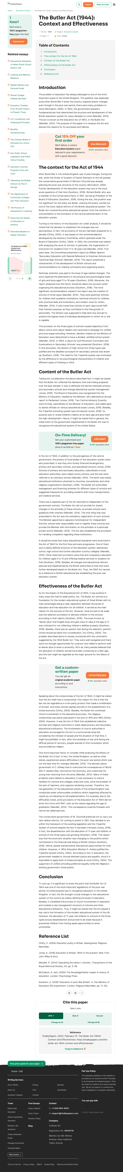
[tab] (51, 1016)
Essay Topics (33, 1113)
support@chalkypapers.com (65, 1113)
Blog (30, 1126)
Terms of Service (14, 1164)
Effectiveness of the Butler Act (59, 65)
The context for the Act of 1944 (60, 56)
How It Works (13, 1085)
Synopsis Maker (14, 1148)
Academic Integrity (15, 1095)
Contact (36, 1095)
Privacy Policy (28, 1164)
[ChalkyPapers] (17, 4)
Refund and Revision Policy (67, 1164)
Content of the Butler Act (57, 60)
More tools (14, 1155)
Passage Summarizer (16, 1143)
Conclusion (49, 69)
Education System (71, 32)
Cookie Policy (49, 1164)
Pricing (35, 1085)
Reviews (60, 1085)
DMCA (39, 1164)
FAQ (34, 1090)
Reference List (51, 74)
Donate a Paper (34, 1118)
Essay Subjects (34, 1108)
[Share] (81, 993)
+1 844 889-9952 (60, 1108)
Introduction (50, 51)
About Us (11, 1090)
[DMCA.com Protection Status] (85, 1095)
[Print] (69, 993)
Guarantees (61, 1090)
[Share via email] (75, 993)
